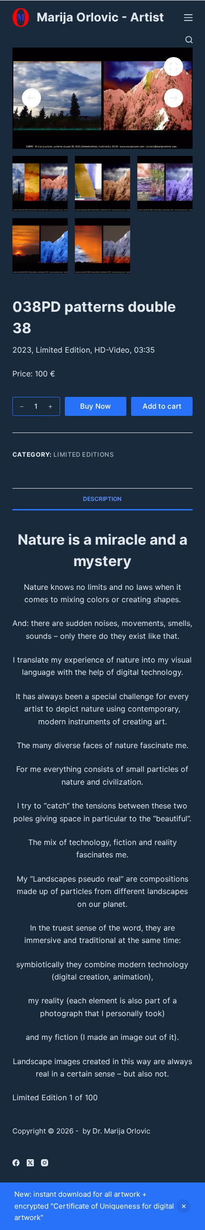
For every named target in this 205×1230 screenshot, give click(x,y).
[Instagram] (44, 1162)
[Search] (189, 39)
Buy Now (95, 406)
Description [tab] (102, 498)
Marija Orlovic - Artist (100, 17)
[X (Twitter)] (30, 1162)
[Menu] (188, 17)
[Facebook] (16, 1162)
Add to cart (162, 406)
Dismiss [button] (183, 1206)
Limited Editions (83, 454)
